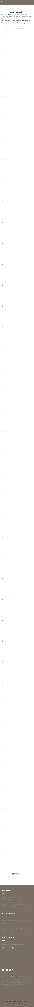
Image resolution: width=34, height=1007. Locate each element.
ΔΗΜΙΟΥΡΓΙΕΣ (8, 28)
